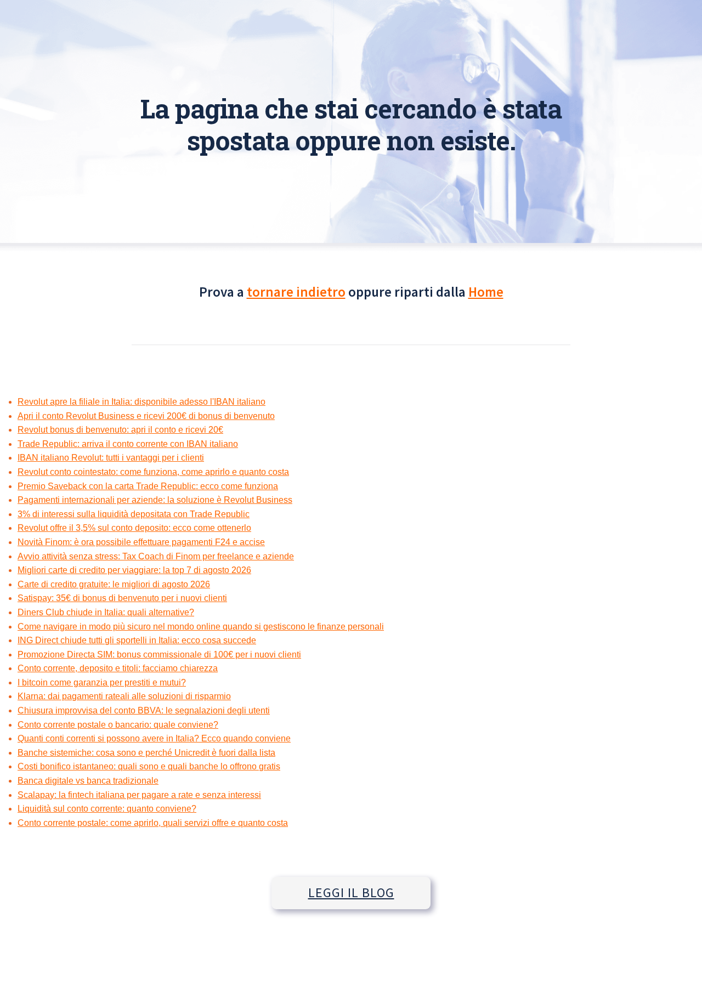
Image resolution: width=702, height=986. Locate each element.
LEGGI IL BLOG (351, 892)
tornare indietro (296, 292)
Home (485, 292)
